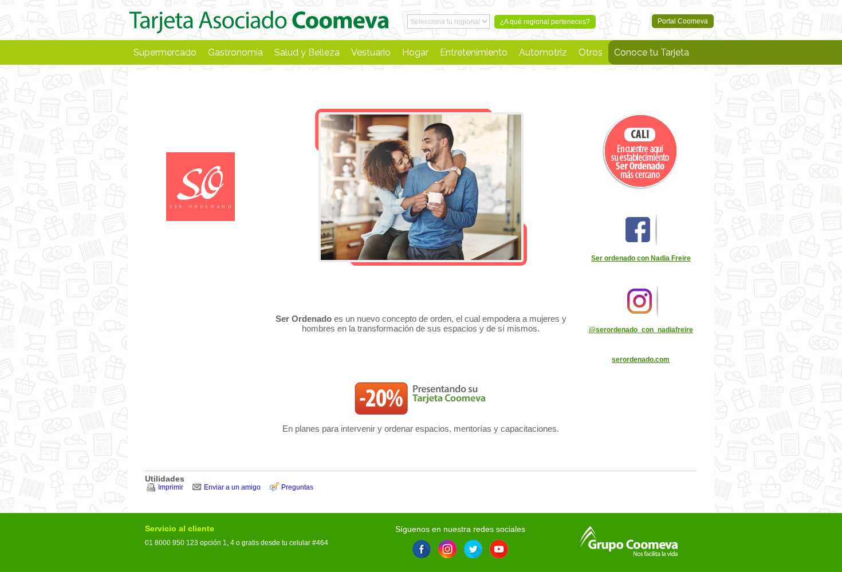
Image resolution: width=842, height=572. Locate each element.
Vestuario (371, 52)
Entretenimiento (473, 52)
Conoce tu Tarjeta (651, 52)
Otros (591, 52)
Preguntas (297, 487)
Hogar (415, 52)
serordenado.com (641, 360)
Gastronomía (235, 52)
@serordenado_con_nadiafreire (641, 330)
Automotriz (543, 52)
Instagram (447, 549)
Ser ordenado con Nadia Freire (641, 258)
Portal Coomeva (259, 20)
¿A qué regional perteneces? (545, 22)
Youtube (499, 549)
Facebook (421, 549)
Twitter (473, 549)
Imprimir (170, 487)
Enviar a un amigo (232, 487)
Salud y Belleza (307, 52)
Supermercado (164, 52)
